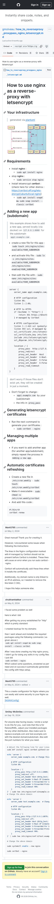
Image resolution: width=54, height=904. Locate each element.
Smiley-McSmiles (14, 711)
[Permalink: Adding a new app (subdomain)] (5, 214)
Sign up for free (14, 867)
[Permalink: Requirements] (5, 161)
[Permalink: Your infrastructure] (5, 112)
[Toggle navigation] (4, 5)
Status (33, 887)
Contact (22, 889)
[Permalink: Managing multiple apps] (5, 438)
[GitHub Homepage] (18, 896)
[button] (41, 46)
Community (43, 887)
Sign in (34, 4)
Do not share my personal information (27, 892)
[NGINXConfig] (12, 700)
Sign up (46, 4)
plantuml (30, 119)
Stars (43, 53)
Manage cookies (34, 889)
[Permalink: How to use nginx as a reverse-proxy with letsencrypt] (5, 94)
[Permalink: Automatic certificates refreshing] (5, 467)
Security (25, 887)
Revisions (25, 53)
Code (9, 53)
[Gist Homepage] (18, 4)
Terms (8, 887)
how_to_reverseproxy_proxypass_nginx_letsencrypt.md (22, 33)
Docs (15, 889)
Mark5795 (10, 527)
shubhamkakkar (13, 599)
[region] (27, 299)
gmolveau (8, 29)
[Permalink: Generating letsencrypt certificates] (5, 412)
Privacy (17, 887)
